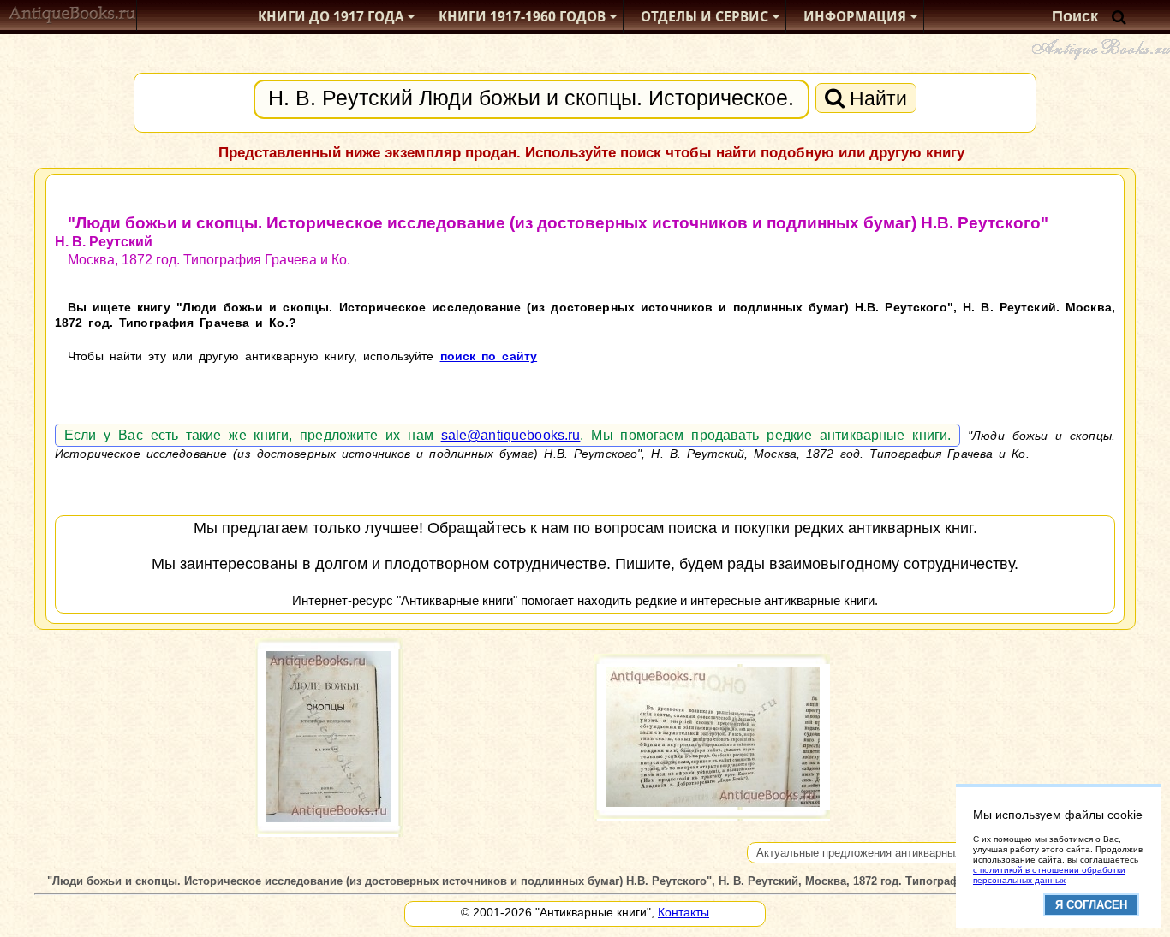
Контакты (683, 912)
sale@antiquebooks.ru (511, 435)
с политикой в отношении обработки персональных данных (1049, 875)
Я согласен (1091, 904)
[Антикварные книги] (72, 16)
